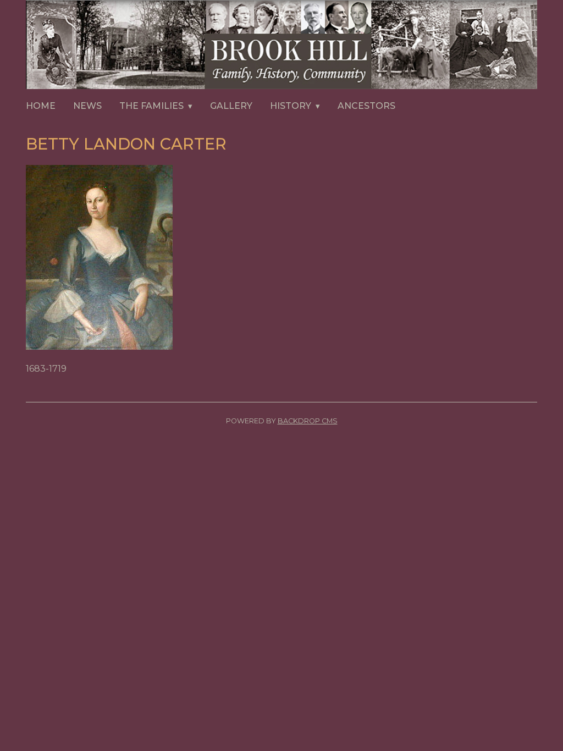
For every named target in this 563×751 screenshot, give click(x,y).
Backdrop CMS (308, 421)
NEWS (87, 106)
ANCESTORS (366, 106)
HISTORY (290, 106)
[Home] (281, 46)
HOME (41, 106)
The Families (151, 106)
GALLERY (231, 106)
